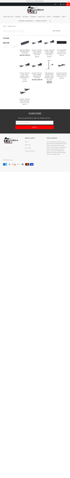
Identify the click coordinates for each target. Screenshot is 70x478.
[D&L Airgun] (35, 10)
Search (26, 142)
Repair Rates (28, 145)
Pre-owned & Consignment (26, 21)
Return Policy (28, 148)
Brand (6, 43)
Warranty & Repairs (41, 21)
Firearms (33, 17)
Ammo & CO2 (41, 17)
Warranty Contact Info (30, 151)
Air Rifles (18, 17)
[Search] (50, 21)
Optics (49, 17)
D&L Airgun (10, 160)
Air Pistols (26, 17)
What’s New (6, 17)
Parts (63, 17)
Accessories (56, 17)
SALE (12, 17)
